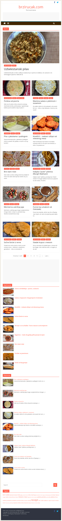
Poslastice (7, 133)
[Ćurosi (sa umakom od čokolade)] (45, 187)
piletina (53, 497)
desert (16, 495)
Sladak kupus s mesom (42, 242)
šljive (30, 502)
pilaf (47, 497)
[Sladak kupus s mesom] (45, 223)
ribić (39, 500)
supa (50, 500)
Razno (14, 65)
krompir (53, 495)
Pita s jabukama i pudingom (16, 136)
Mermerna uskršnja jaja (14, 207)
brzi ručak (6, 495)
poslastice (14, 500)
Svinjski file (53, 500)
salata (45, 500)
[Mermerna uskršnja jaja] (16, 187)
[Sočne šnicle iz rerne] (16, 223)
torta (4, 503)
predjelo (26, 500)
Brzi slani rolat (10, 171)
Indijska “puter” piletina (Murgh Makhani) (43, 172)
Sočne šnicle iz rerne (12, 242)
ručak (42, 500)
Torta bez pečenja (9, 502)
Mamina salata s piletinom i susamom (44, 102)
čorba (19, 503)
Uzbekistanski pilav (16, 69)
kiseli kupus (33, 495)
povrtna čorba (20, 500)
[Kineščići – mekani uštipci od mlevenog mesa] (45, 117)
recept (34, 500)
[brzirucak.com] (4, 23)
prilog (29, 500)
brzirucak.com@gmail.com (17, 510)
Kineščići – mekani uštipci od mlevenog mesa (45, 137)
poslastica (9, 500)
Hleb (19, 495)
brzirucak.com (31, 6)
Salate (51, 98)
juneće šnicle (25, 495)
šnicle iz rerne (34, 502)
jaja (21, 495)
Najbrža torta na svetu (32, 497)
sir (47, 500)
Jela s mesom (8, 65)
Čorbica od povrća (11, 101)
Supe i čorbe (20, 98)
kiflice (29, 495)
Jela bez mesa (8, 98)
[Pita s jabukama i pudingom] (16, 117)
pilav (49, 497)
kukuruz (57, 495)
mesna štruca (12, 497)
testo (57, 500)
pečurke (44, 497)
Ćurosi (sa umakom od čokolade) (42, 208)
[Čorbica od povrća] (16, 81)
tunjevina (15, 503)
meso (16, 497)
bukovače (12, 495)
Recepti (46, 98)
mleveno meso (22, 497)
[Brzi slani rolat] (16, 152)
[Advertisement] (31, 16)
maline (7, 497)
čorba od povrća (25, 503)
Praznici (6, 168)
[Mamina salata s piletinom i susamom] (45, 81)
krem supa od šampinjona (45, 495)
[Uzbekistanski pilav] (31, 33)
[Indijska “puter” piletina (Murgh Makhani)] (45, 152)
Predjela (36, 98)
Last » (47, 256)
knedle (38, 495)
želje (39, 502)
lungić (4, 497)
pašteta (39, 497)
